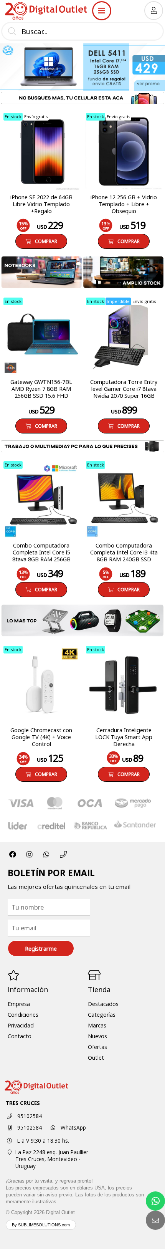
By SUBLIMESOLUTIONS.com (41, 1225)
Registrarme (41, 948)
